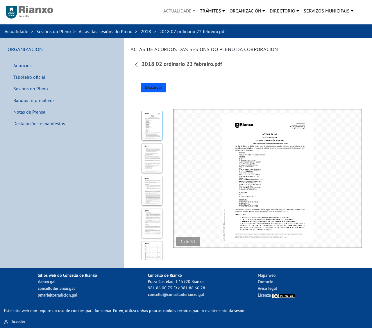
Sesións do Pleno (53, 31)
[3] (152, 190)
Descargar (153, 87)
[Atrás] (137, 64)
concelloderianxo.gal (56, 288)
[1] (152, 125)
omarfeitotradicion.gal (57, 295)
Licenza (265, 295)
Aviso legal (267, 288)
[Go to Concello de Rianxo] (29, 12)
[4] (152, 223)
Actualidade (16, 31)
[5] (152, 255)
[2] (152, 158)
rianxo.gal (47, 281)
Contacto (265, 281)
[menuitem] (179, 10)
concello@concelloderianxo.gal (176, 294)
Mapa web (267, 275)
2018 (146, 31)
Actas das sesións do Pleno (106, 31)
